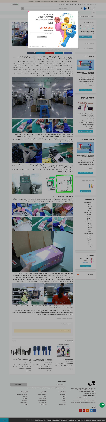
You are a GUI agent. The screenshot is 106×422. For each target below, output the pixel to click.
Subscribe (41, 36)
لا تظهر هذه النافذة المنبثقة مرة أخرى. (37, 46)
